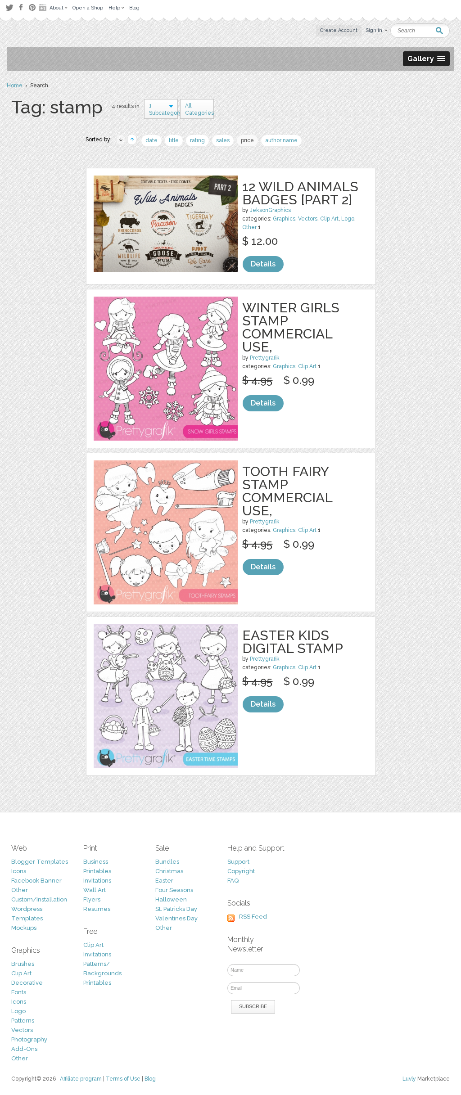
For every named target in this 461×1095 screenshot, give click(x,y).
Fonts (18, 992)
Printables (97, 871)
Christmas (169, 871)
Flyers (91, 899)
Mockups (23, 927)
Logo (347, 219)
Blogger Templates (39, 861)
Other (249, 227)
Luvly (409, 1079)
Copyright (241, 871)
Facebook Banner (36, 880)
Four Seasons (174, 890)
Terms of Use (123, 1079)
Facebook (20, 7)
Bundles (167, 861)
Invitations (97, 880)
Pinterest (32, 7)
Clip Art (329, 219)
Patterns (22, 1020)
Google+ (43, 7)
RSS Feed (253, 916)
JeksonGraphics (270, 210)
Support (238, 861)
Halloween (171, 899)
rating (197, 140)
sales (223, 140)
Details (263, 264)
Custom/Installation (39, 899)
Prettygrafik (265, 358)
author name (281, 140)
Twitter (9, 7)
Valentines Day (176, 918)
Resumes (96, 909)
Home (15, 85)
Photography (29, 1039)
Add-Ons (24, 1048)
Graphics (284, 219)
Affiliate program (81, 1079)
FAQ (233, 880)
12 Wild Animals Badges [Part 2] (300, 193)
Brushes (22, 963)
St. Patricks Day (176, 909)
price (247, 140)
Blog (150, 1079)
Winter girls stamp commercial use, (290, 327)
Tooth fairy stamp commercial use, (287, 491)
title (174, 140)
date (151, 140)
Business (95, 861)
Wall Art (94, 890)
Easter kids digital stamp (292, 641)
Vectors (307, 219)
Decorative (27, 982)
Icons (18, 871)
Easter (164, 880)
